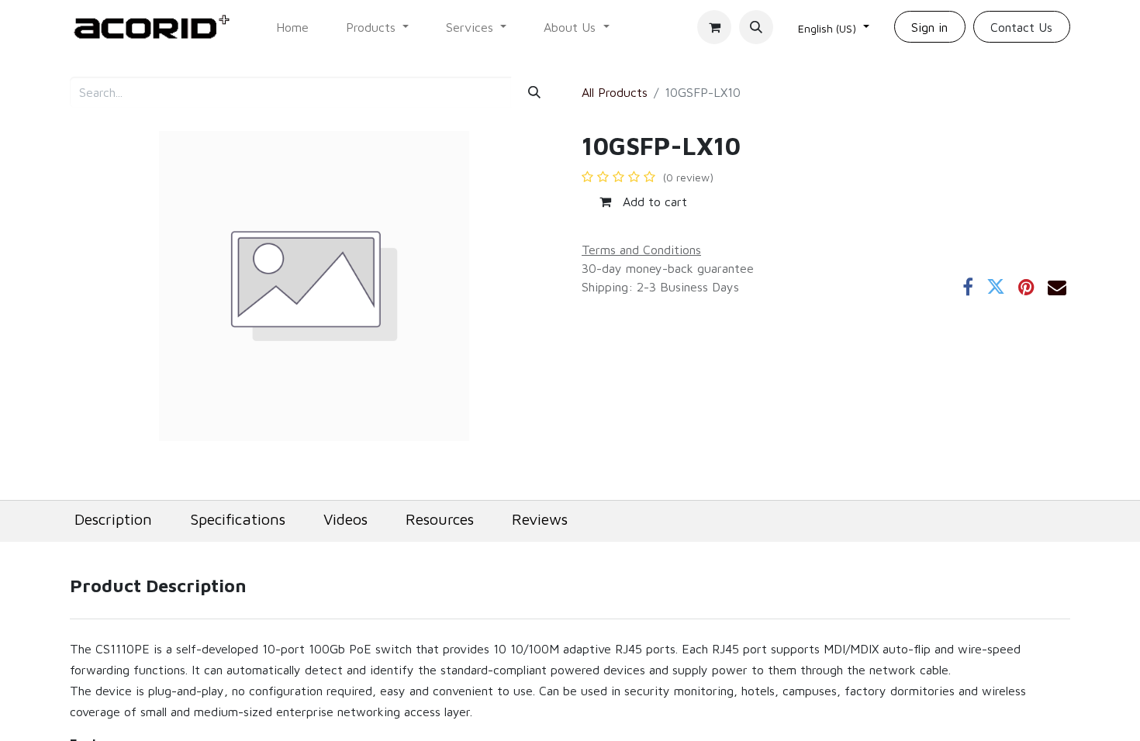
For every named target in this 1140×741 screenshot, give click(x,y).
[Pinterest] (1026, 286)
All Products (615, 92)
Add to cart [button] (653, 202)
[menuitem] (292, 27)
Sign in (929, 27)
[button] (756, 27)
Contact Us (1021, 27)
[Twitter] (995, 286)
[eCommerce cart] (714, 27)
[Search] (534, 92)
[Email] (1057, 286)
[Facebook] (967, 286)
